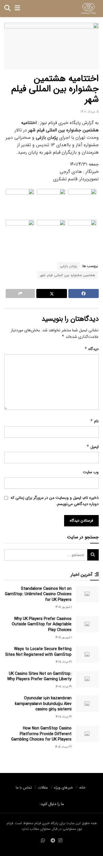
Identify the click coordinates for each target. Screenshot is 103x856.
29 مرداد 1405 (63, 747)
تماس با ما (24, 788)
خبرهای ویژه (63, 788)
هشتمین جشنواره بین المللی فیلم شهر (67, 275)
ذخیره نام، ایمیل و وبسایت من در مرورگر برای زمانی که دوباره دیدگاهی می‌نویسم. (55, 501)
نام (94, 421)
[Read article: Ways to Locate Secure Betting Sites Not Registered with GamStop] (87, 654)
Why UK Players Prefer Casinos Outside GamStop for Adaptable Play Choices (42, 624)
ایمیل (92, 447)
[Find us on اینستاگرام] (60, 841)
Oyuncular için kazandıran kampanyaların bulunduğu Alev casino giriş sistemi (43, 703)
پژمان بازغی (68, 266)
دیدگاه (91, 349)
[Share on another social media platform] (20, 293)
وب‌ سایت (91, 472)
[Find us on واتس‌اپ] (43, 841)
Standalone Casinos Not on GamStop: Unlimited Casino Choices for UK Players (38, 594)
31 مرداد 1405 (64, 662)
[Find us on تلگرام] (53, 841)
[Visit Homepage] (88, 8)
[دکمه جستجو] (7, 8)
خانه (82, 788)
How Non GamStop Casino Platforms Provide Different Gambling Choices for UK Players (41, 734)
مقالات (43, 788)
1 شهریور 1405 (64, 607)
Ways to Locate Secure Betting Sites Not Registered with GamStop (38, 652)
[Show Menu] (17, 8)
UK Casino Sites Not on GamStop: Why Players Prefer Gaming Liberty (39, 677)
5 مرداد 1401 (89, 112)
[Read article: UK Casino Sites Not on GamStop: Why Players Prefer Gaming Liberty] (87, 679)
